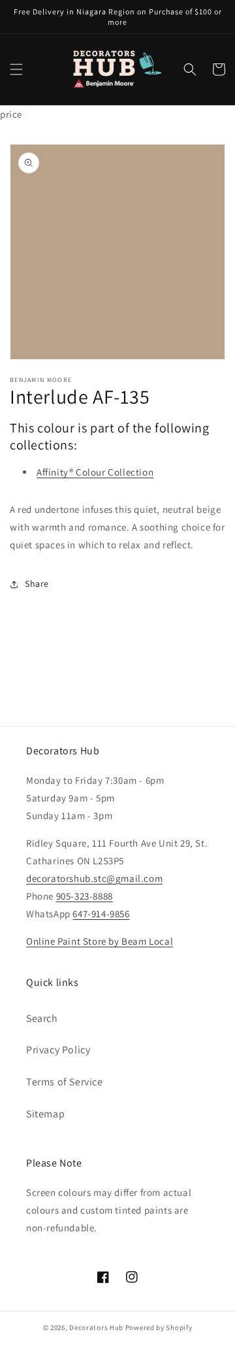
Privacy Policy (58, 1050)
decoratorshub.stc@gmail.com (94, 878)
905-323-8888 (84, 896)
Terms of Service (64, 1082)
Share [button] (37, 583)
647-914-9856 (100, 913)
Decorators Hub (96, 1327)
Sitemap (45, 1114)
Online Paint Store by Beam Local (99, 941)
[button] (16, 69)
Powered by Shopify (159, 1327)
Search (42, 1018)
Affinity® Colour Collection (95, 472)
